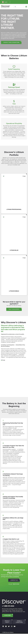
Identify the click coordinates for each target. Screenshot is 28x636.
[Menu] (26, 6)
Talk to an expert (14, 309)
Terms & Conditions (19, 621)
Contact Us (14, 580)
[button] (5, 2)
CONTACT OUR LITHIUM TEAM (11, 42)
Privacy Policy (7, 621)
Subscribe (7, 615)
